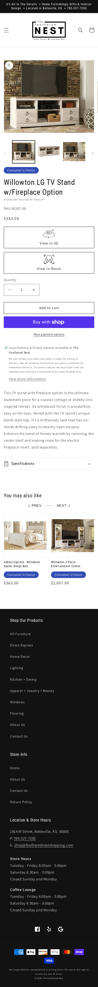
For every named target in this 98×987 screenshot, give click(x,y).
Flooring (17, 713)
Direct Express (21, 645)
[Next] (92, 153)
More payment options (49, 334)
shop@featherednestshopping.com (43, 845)
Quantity (10, 280)
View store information (27, 379)
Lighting (16, 668)
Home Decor (20, 656)
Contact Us (19, 736)
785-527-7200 (25, 838)
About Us (17, 724)
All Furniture (20, 634)
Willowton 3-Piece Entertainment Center (66, 564)
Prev (37, 506)
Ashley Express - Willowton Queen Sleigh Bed (22, 564)
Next (62, 506)
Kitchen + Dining (23, 679)
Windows (17, 702)
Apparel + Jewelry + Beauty (32, 690)
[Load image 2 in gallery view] (48, 152)
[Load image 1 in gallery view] (23, 152)
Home (15, 768)
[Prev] (5, 153)
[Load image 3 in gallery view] (74, 152)
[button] (6, 30)
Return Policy (21, 802)
